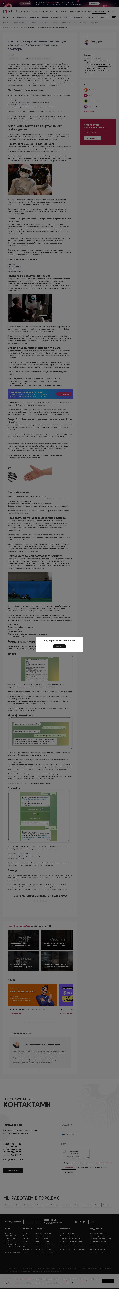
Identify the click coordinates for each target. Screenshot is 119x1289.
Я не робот (59, 646)
